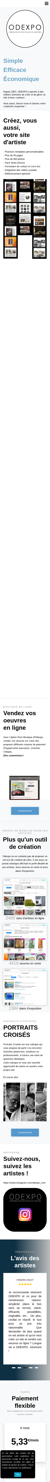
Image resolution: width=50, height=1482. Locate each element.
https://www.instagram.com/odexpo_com (24, 1182)
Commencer (25, 810)
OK (17, 1474)
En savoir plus (10, 1077)
